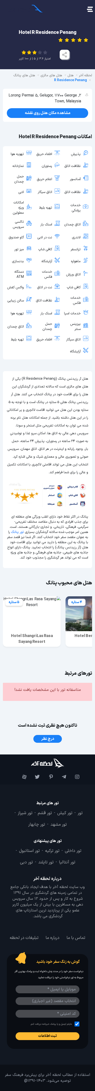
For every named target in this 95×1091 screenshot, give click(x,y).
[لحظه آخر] (47, 763)
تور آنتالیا (67, 862)
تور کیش (64, 813)
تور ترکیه (52, 851)
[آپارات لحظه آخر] (21, 776)
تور (80, 813)
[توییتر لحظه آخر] (34, 777)
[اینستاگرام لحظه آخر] (74, 777)
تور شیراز (25, 813)
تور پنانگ (17, 532)
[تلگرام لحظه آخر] (60, 777)
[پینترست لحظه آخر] (47, 777)
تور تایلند (46, 862)
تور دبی (26, 862)
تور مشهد (58, 824)
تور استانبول (29, 851)
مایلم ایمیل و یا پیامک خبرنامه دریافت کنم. (51, 1024)
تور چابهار (36, 824)
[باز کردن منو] (89, 9)
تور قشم (45, 813)
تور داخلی (73, 851)
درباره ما (52, 938)
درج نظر (47, 739)
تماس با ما (75, 938)
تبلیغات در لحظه (24, 938)
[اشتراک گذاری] (64, 54)
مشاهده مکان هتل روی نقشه (47, 113)
